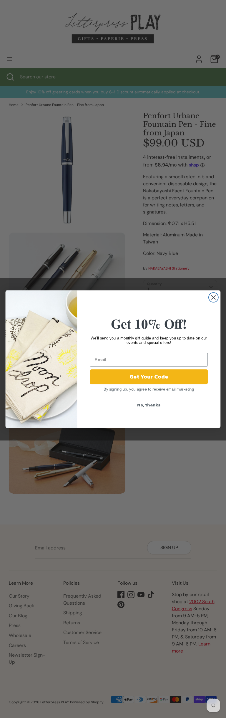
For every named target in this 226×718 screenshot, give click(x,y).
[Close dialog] (213, 297)
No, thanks (148, 404)
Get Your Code (148, 376)
